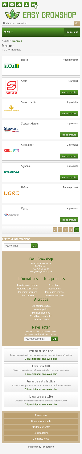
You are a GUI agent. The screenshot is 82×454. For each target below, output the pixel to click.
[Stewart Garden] (11, 129)
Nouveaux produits (41, 421)
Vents (24, 208)
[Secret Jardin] (11, 108)
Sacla (24, 81)
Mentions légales (41, 312)
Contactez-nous (41, 319)
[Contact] (12, 4)
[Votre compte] (26, 4)
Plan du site (28, 295)
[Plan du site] (19, 4)
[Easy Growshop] (41, 14)
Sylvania (26, 166)
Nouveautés (54, 288)
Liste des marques (54, 295)
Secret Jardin (28, 102)
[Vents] (11, 214)
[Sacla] (11, 87)
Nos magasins (41, 309)
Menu (7, 32)
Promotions (72, 32)
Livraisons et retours (27, 285)
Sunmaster (27, 145)
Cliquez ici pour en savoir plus (41, 359)
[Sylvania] (11, 172)
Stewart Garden (30, 123)
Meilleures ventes (54, 292)
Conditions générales (41, 316)
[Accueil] (4, 4)
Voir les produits (69, 92)
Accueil (6, 41)
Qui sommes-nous (41, 306)
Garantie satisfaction (27, 288)
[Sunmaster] (11, 150)
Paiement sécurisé (27, 292)
